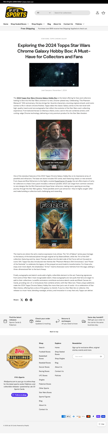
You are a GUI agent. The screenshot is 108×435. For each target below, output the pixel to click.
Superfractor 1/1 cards (63, 181)
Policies (58, 375)
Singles (42, 380)
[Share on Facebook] (26, 300)
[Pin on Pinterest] (31, 300)
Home (5, 24)
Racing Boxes (44, 371)
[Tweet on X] (21, 300)
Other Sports (44, 388)
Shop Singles (60, 358)
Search (41, 347)
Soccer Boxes (44, 367)
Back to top (54, 332)
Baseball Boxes (45, 363)
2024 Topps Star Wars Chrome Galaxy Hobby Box (37, 98)
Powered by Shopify (23, 425)
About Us (57, 24)
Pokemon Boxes (45, 384)
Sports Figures (44, 397)
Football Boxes (44, 352)
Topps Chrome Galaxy (58, 39)
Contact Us (68, 24)
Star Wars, (45, 39)
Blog (49, 24)
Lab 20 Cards (12, 425)
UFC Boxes (43, 375)
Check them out (27, 2)
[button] (103, 12)
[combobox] (62, 12)
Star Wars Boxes (45, 392)
